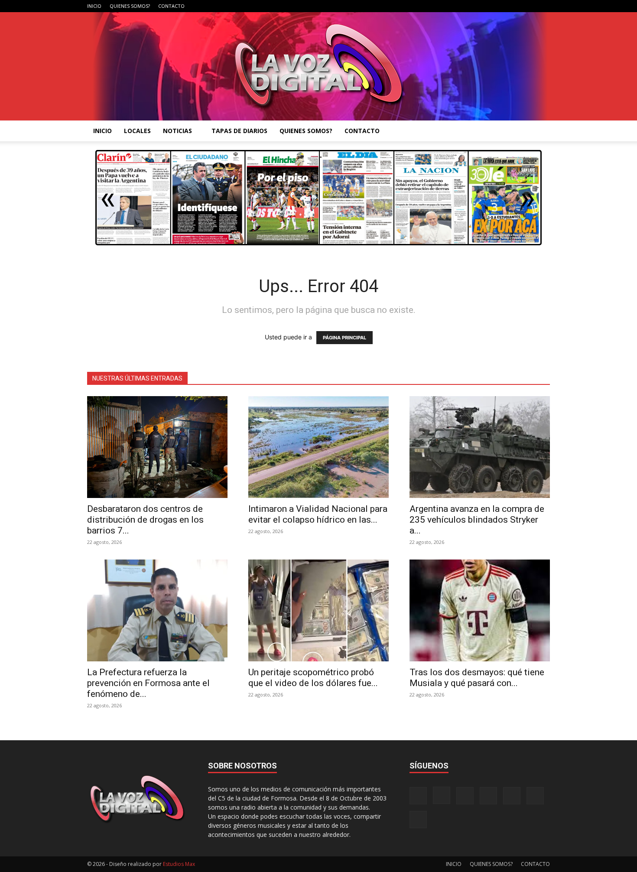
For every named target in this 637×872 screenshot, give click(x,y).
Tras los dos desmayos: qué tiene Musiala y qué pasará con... (477, 677)
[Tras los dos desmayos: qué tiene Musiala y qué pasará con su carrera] (480, 610)
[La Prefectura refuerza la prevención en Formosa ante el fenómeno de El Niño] (157, 610)
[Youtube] (543, 6)
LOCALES (137, 131)
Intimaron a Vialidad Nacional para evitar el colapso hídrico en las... (317, 514)
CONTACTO (171, 6)
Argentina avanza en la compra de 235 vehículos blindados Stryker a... (477, 520)
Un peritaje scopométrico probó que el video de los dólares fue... (313, 677)
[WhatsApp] (529, 6)
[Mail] (486, 6)
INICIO (94, 6)
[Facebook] (457, 6)
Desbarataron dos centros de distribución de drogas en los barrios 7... (145, 520)
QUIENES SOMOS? (130, 6)
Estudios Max (179, 864)
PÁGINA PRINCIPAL (344, 338)
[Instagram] (471, 6)
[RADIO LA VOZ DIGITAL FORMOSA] (318, 66)
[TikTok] (500, 6)
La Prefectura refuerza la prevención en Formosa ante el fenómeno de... (148, 683)
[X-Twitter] (514, 6)
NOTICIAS (177, 131)
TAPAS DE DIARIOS (239, 131)
